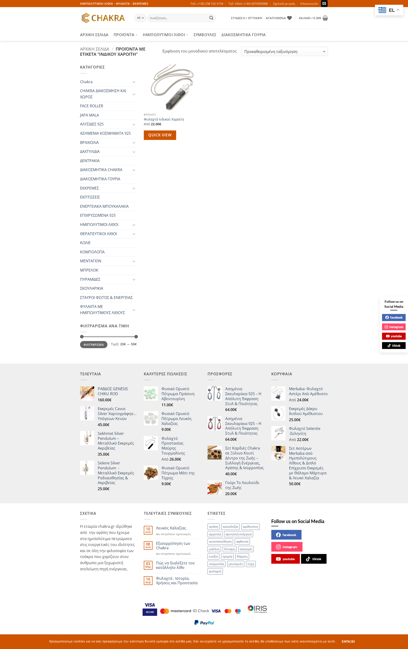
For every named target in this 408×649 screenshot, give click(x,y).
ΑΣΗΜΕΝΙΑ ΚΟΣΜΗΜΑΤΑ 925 (105, 133)
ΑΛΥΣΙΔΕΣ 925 (92, 124)
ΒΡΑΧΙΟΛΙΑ (89, 142)
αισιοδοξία (230, 526)
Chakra (86, 81)
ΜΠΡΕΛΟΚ (89, 270)
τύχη (250, 564)
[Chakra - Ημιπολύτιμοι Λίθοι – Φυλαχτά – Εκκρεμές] (103, 18)
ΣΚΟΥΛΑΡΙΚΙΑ (91, 288)
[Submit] (212, 18)
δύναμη (229, 549)
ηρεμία (227, 556)
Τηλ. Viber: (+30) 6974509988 (248, 3)
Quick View (159, 135)
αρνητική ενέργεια (238, 534)
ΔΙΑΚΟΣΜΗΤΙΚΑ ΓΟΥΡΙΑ (243, 34)
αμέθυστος (250, 526)
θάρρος (242, 556)
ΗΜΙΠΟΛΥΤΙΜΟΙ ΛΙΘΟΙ (164, 34)
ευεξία (213, 556)
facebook (289, 535)
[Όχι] (401, 643)
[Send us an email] (324, 3)
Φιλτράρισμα (94, 344)
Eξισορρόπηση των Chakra (173, 545)
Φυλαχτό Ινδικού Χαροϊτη (164, 119)
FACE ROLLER (91, 105)
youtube (289, 559)
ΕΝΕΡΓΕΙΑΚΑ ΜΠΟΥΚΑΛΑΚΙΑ (104, 206)
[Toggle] (134, 82)
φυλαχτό (215, 571)
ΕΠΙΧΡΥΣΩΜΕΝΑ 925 (98, 215)
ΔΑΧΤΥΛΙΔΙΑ (90, 151)
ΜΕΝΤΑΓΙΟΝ (90, 261)
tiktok (316, 559)
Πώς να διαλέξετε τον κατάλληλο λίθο (175, 565)
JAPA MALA (89, 115)
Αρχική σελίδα (94, 49)
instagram (290, 547)
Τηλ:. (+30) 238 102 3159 (206, 3)
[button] (246, 18)
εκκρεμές (246, 549)
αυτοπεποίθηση (220, 541)
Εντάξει (348, 641)
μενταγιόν (236, 564)
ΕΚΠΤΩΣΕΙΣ (90, 197)
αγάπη (213, 526)
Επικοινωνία (309, 3)
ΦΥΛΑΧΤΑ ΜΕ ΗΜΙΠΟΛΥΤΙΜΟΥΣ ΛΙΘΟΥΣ (102, 309)
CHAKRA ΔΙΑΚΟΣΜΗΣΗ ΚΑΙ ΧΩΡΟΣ (103, 94)
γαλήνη (214, 549)
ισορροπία (216, 564)
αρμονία (215, 534)
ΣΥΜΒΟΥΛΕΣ (205, 34)
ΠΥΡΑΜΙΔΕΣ (90, 279)
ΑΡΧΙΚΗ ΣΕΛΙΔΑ (94, 34)
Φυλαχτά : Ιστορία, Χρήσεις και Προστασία (177, 580)
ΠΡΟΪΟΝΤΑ (124, 34)
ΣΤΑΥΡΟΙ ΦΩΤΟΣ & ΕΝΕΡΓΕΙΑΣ (106, 297)
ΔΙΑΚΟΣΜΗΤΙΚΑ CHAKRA (101, 169)
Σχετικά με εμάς (284, 3)
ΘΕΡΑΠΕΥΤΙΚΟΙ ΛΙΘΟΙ (98, 233)
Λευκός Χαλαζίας (171, 528)
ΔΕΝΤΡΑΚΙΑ (90, 160)
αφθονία (242, 541)
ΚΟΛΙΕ (85, 242)
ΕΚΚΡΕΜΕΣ (89, 188)
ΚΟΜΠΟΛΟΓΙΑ (92, 252)
